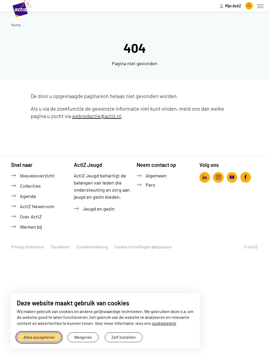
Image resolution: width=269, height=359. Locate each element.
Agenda (28, 196)
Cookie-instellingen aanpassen (143, 246)
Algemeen (156, 175)
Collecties (30, 186)
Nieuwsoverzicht (37, 175)
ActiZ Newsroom (37, 206)
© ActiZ (251, 246)
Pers (150, 185)
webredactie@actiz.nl (96, 116)
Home (15, 25)
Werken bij (31, 227)
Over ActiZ (31, 216)
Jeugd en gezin (99, 209)
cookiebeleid (164, 323)
